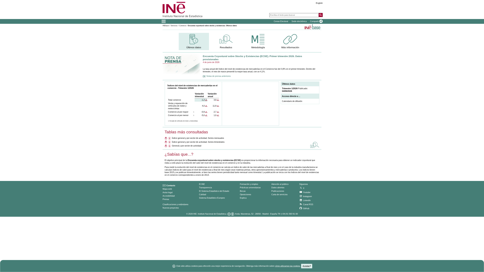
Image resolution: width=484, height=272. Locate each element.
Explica (243, 198)
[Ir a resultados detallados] (314, 145)
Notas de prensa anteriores (218, 76)
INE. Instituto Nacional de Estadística (209, 214)
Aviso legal (168, 192)
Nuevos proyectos (171, 208)
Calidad (202, 194)
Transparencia (205, 187)
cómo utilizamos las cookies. (287, 266)
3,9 (215, 100)
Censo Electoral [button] (281, 21)
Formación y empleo (249, 184)
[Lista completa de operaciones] (312, 27)
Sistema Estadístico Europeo (212, 198)
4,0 (203, 106)
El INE (202, 184)
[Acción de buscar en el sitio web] (321, 15)
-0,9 (203, 112)
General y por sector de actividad (186, 146)
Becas (243, 191)
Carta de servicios (279, 194)
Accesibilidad (169, 196)
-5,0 (203, 115)
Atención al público (280, 184)
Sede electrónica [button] (299, 21)
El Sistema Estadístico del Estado (214, 191)
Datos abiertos (277, 187)
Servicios (174, 26)
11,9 (214, 106)
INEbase (166, 26)
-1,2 (203, 100)
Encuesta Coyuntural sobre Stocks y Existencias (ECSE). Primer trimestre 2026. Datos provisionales (252, 58)
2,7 (215, 112)
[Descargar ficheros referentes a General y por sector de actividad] (166, 146)
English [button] (319, 3)
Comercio (182, 26)
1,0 (215, 115)
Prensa (166, 199)
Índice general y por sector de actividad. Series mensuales (198, 138)
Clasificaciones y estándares (175, 204)
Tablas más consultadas (186, 132)
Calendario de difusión (292, 101)
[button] (316, 21)
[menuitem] (194, 41)
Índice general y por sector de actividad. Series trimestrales (198, 142)
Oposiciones (245, 194)
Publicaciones (277, 191)
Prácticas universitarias (250, 187)
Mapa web (167, 189)
